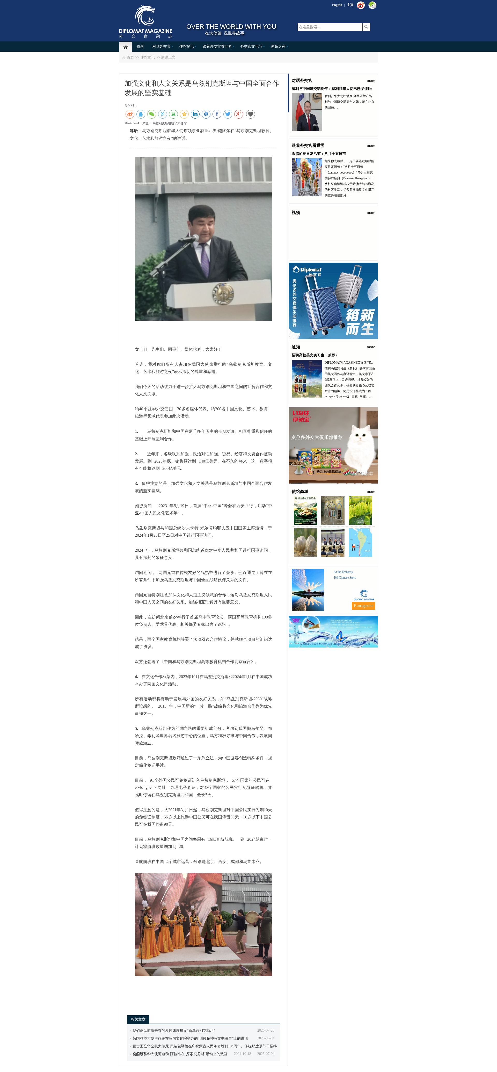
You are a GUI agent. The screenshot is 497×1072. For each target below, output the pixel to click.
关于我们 (341, 651)
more (371, 80)
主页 (350, 5)
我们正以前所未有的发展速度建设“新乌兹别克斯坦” (174, 1031)
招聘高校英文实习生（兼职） (315, 355)
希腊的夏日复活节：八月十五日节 (319, 154)
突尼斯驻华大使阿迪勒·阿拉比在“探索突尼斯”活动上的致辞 (180, 1054)
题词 (140, 46)
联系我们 (325, 651)
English (337, 5)
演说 (164, 57)
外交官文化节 (251, 46)
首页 (130, 57)
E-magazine (363, 605)
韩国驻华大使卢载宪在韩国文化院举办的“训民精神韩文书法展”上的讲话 (190, 1038)
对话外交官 (161, 46)
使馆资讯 (186, 46)
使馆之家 (278, 46)
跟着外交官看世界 (217, 46)
